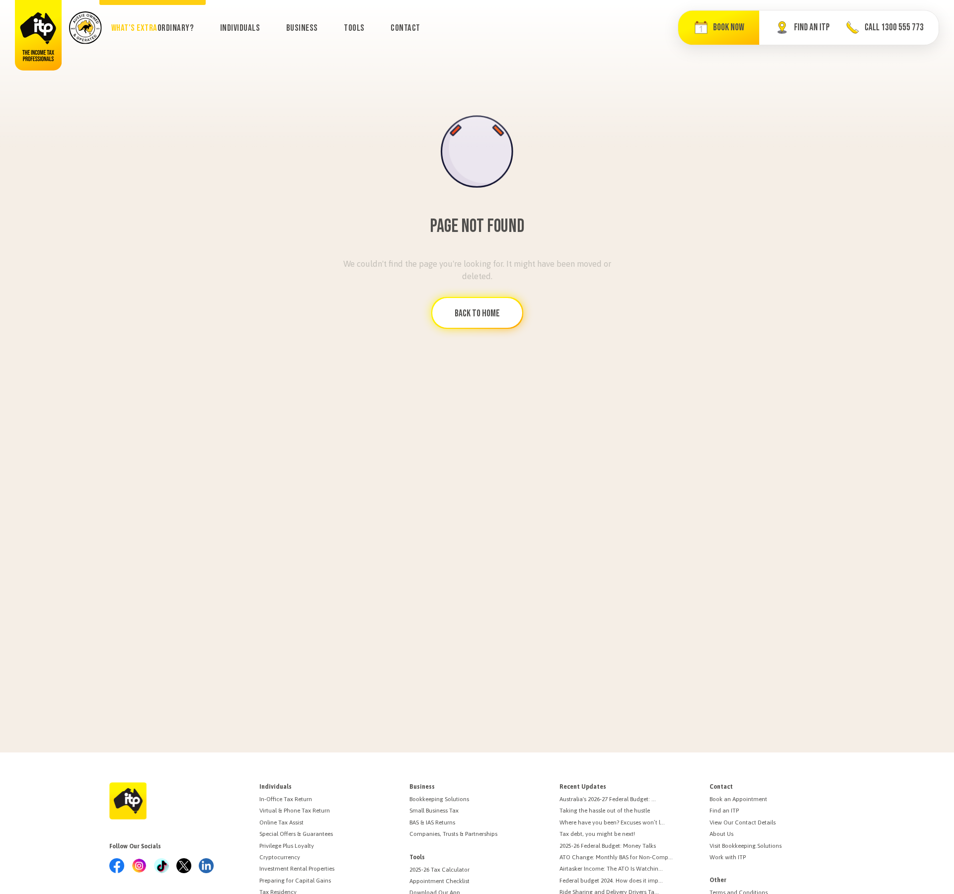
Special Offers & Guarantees (296, 833)
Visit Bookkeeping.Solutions (746, 845)
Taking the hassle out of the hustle (604, 810)
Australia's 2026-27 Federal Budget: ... (607, 799)
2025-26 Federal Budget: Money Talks (607, 845)
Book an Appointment (738, 799)
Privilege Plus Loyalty (286, 845)
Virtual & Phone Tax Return (294, 810)
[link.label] (116, 866)
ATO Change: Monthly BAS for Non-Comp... (616, 857)
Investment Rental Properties (296, 868)
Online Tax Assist (281, 822)
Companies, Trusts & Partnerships (453, 833)
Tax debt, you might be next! (597, 833)
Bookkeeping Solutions (439, 799)
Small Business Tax (434, 810)
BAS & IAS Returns (432, 822)
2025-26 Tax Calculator (439, 869)
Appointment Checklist (439, 881)
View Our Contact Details (743, 822)
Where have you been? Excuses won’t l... (612, 822)
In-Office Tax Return (285, 799)
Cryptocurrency (279, 857)
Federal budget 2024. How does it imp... (611, 880)
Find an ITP (724, 810)
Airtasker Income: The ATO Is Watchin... (611, 868)
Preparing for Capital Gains (295, 880)
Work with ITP (728, 857)
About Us (721, 833)
